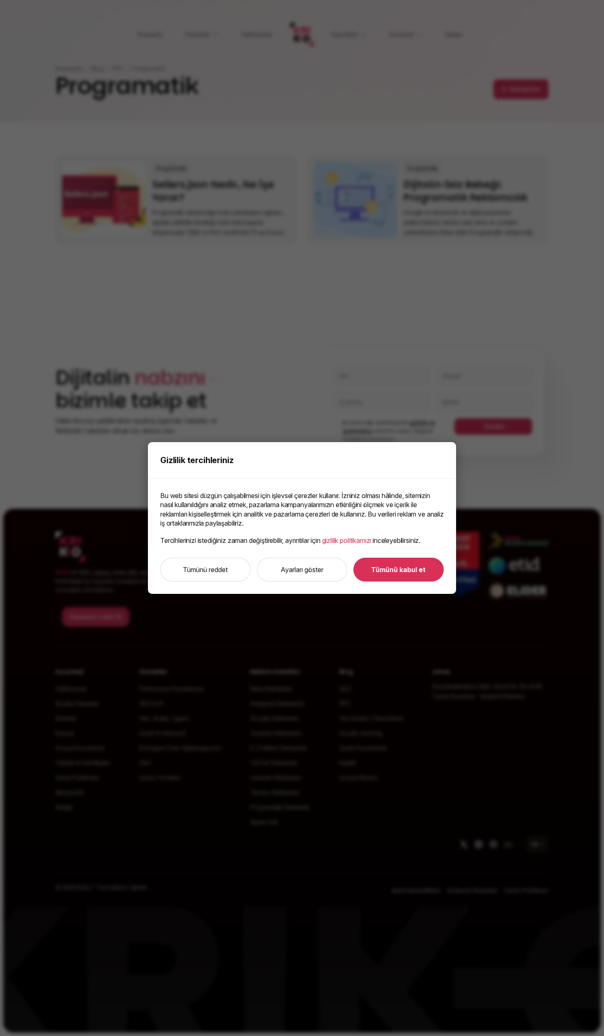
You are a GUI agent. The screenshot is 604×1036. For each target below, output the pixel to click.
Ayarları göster (302, 570)
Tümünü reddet (205, 570)
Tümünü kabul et (398, 570)
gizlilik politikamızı (346, 540)
